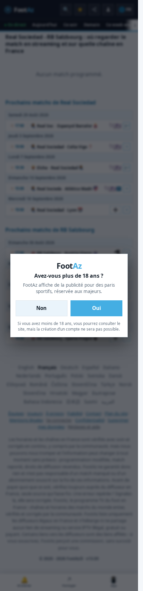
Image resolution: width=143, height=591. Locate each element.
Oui (96, 308)
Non (41, 308)
